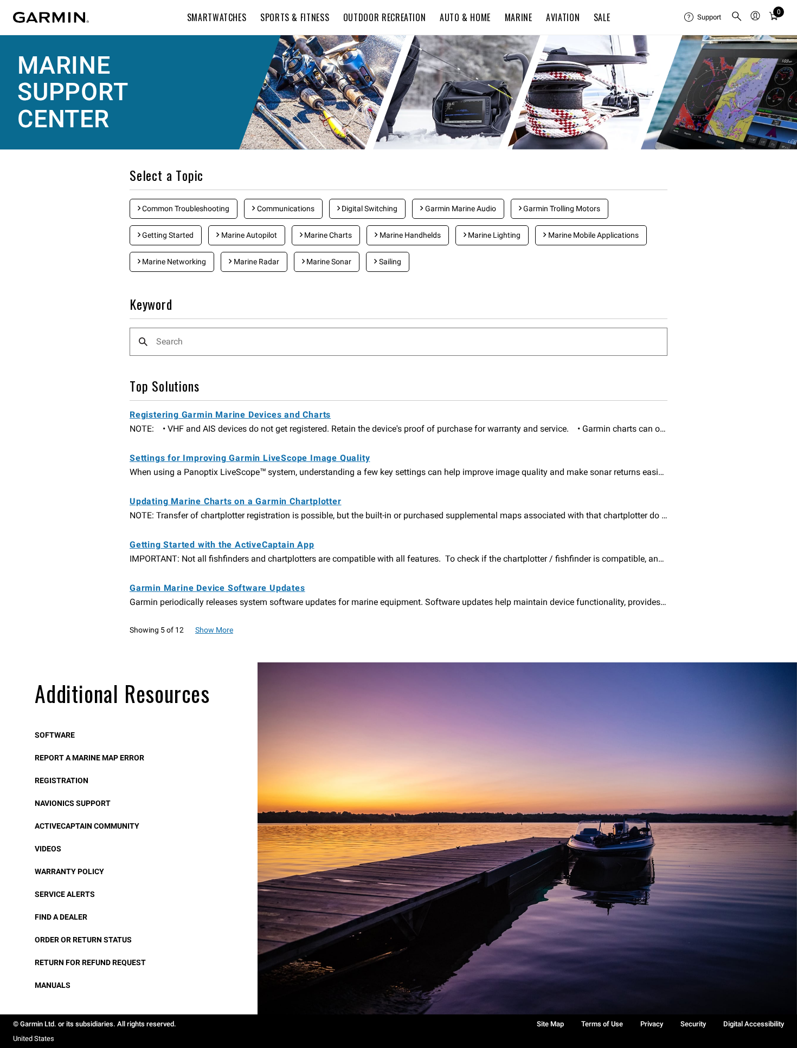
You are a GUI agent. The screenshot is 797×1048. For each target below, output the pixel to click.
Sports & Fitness (294, 17)
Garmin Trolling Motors (561, 208)
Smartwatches (217, 17)
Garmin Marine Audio (459, 208)
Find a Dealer (61, 917)
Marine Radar (255, 261)
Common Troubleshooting (184, 208)
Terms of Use (602, 1024)
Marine (518, 17)
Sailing (389, 261)
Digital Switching (368, 208)
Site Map (550, 1024)
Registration (61, 780)
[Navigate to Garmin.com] (51, 17)
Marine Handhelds (409, 235)
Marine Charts (327, 235)
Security (693, 1024)
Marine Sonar (328, 261)
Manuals (52, 985)
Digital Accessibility (753, 1024)
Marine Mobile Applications (593, 235)
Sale (602, 17)
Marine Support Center (72, 92)
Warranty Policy (69, 871)
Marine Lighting (493, 235)
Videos (48, 848)
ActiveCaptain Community (87, 826)
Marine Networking (173, 261)
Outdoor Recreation (384, 17)
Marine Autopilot (248, 235)
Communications (284, 208)
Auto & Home (465, 17)
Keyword (151, 305)
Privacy (651, 1024)
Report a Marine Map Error (89, 757)
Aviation (563, 17)
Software (55, 735)
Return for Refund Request (90, 962)
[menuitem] (703, 17)
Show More (214, 630)
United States (33, 1038)
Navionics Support (73, 803)
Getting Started (167, 235)
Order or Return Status (83, 939)
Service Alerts (65, 894)
